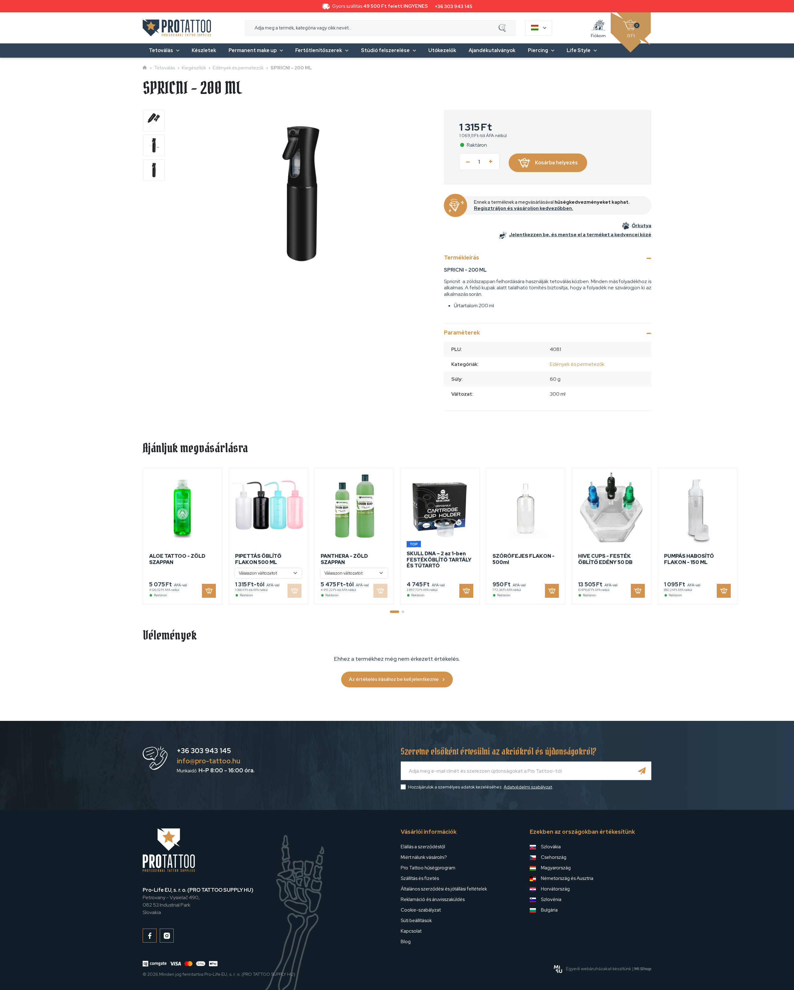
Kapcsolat (411, 931)
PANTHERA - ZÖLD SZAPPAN (344, 559)
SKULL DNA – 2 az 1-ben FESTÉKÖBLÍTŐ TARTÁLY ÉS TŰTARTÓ (439, 559)
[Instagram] (167, 936)
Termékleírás (461, 257)
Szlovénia (551, 899)
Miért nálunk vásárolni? (424, 857)
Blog (406, 942)
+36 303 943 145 (453, 6)
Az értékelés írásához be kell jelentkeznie (394, 679)
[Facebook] (150, 936)
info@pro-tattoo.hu (208, 761)
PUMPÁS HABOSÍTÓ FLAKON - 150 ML (689, 559)
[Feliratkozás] (642, 770)
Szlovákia (551, 847)
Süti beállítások (416, 920)
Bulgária (549, 910)
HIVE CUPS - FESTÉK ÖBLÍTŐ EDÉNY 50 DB (605, 559)
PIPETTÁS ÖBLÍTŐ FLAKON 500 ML (258, 559)
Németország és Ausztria (567, 878)
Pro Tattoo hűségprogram (428, 868)
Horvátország (555, 889)
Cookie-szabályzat (421, 910)
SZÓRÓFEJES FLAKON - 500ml (524, 559)
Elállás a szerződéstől (423, 847)
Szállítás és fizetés (420, 878)
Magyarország (556, 868)
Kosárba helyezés (556, 162)
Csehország (553, 857)
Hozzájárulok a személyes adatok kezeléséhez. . (480, 787)
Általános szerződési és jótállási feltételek (444, 889)
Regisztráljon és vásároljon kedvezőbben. (523, 208)
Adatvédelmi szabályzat (528, 787)
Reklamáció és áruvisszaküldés (433, 899)
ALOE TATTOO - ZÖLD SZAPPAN (177, 559)
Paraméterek (462, 332)
